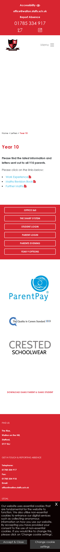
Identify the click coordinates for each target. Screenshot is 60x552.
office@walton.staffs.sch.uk (30, 11)
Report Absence (30, 17)
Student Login (30, 226)
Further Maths (15, 186)
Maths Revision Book (19, 181)
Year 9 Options (30, 251)
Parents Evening (30, 243)
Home (5, 133)
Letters (14, 133)
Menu (45, 44)
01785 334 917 (30, 23)
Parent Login (30, 235)
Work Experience (17, 177)
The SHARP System (30, 218)
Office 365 (30, 210)
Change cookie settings (45, 544)
